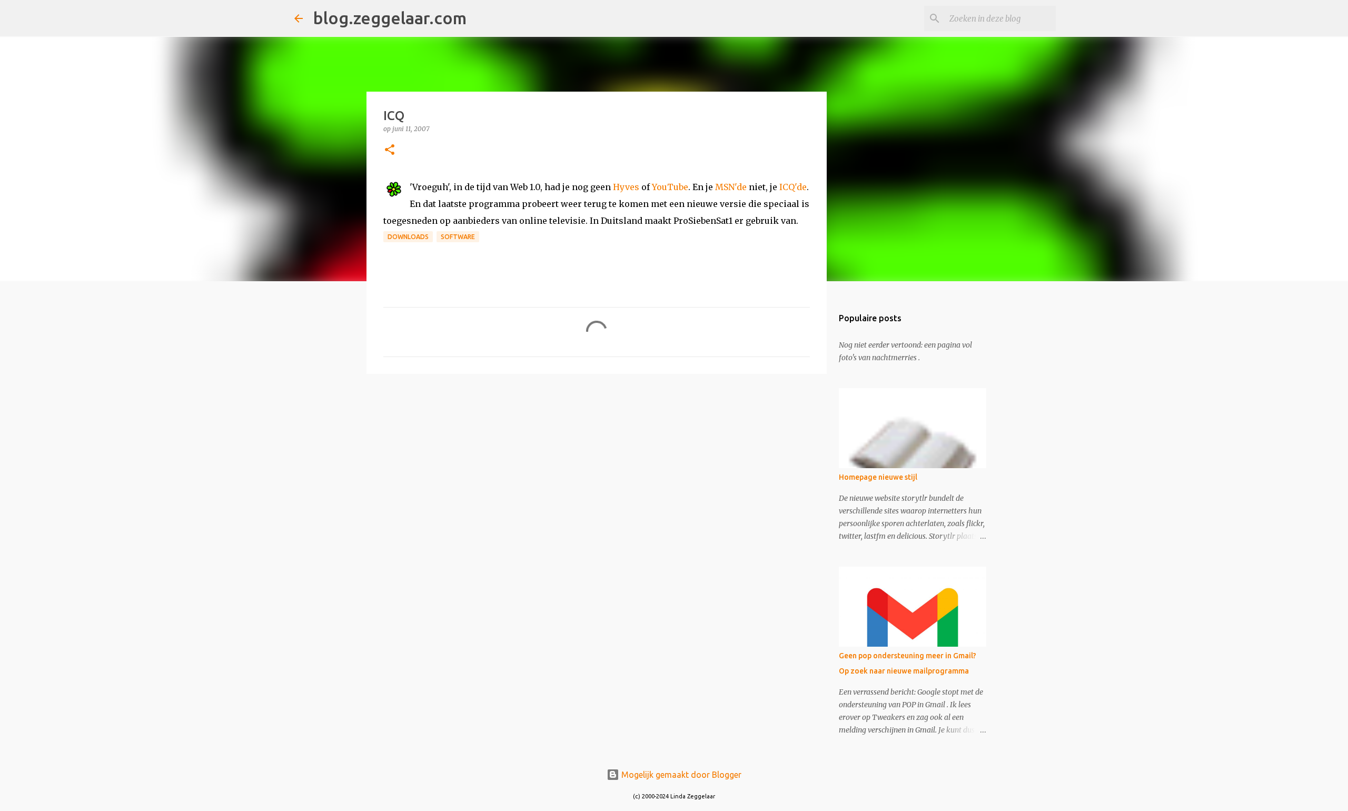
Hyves (626, 187)
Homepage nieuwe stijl (878, 477)
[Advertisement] (596, 463)
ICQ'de (793, 187)
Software (458, 236)
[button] (389, 150)
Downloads (408, 236)
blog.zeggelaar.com (390, 17)
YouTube (670, 187)
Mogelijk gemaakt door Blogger (680, 774)
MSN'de (731, 187)
